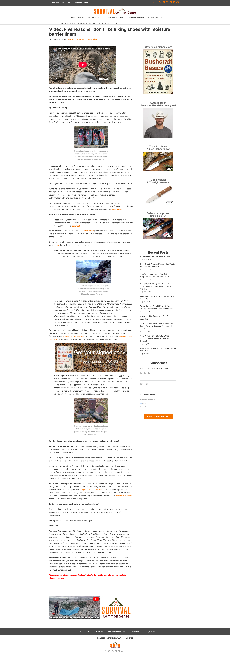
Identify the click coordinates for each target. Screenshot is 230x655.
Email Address (146, 373)
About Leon (76, 17)
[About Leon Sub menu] (83, 17)
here (62, 575)
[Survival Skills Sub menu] (162, 17)
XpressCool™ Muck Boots (93, 489)
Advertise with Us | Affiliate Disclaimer (122, 632)
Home (51, 23)
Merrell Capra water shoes (74, 336)
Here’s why (117, 209)
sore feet (76, 226)
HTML (144, 403)
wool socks (89, 231)
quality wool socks (124, 496)
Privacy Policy (149, 632)
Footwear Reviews (136, 17)
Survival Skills (154, 17)
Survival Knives (94, 17)
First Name (145, 384)
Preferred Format (147, 399)
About (90, 632)
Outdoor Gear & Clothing (114, 17)
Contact (99, 632)
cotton (57, 245)
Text (144, 407)
